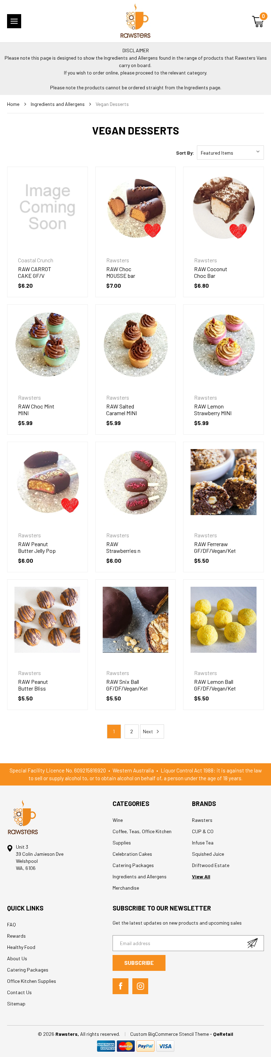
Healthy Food (21, 947)
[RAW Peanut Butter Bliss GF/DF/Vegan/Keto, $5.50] (47, 620)
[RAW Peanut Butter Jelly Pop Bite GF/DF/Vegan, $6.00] (47, 482)
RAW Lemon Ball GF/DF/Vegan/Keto (214, 685)
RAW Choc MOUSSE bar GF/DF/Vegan (122, 275)
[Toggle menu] (14, 21)
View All (201, 876)
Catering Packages (133, 865)
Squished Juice (208, 854)
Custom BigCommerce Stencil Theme (170, 1034)
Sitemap (16, 1004)
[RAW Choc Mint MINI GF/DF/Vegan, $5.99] (47, 345)
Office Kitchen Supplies (31, 981)
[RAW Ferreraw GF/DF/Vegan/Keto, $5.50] (224, 482)
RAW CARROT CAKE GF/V (34, 272)
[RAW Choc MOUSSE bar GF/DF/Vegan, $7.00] (136, 207)
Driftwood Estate (210, 865)
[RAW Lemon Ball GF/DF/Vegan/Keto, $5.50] (224, 620)
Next (148, 731)
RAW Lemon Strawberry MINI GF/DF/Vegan (212, 413)
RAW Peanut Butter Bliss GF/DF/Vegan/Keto (38, 688)
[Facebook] (120, 986)
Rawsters (202, 820)
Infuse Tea (202, 843)
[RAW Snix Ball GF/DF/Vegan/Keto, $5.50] (136, 620)
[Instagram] (140, 986)
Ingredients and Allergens (140, 876)
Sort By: (185, 153)
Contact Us (19, 992)
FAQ (11, 924)
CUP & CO (202, 831)
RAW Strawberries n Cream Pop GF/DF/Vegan (123, 554)
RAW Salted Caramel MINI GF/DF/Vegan (122, 413)
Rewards (16, 936)
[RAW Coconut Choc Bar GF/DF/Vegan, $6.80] (224, 207)
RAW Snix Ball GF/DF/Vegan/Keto (126, 685)
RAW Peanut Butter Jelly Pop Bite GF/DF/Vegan (37, 554)
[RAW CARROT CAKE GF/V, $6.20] (47, 207)
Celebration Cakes (132, 854)
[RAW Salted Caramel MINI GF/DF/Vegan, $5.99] (136, 345)
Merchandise (126, 888)
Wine (118, 820)
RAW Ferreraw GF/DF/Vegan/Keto (214, 547)
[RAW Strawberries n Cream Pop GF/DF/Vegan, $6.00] (136, 482)
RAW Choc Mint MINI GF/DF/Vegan (36, 413)
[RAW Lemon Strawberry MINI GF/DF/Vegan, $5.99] (224, 345)
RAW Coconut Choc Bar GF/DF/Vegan (210, 275)
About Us (17, 958)
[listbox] (230, 152)
